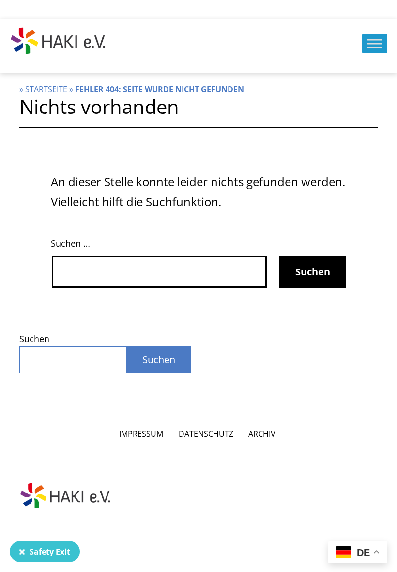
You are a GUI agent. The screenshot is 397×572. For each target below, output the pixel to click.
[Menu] (374, 43)
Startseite (46, 89)
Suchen (34, 339)
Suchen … (70, 243)
